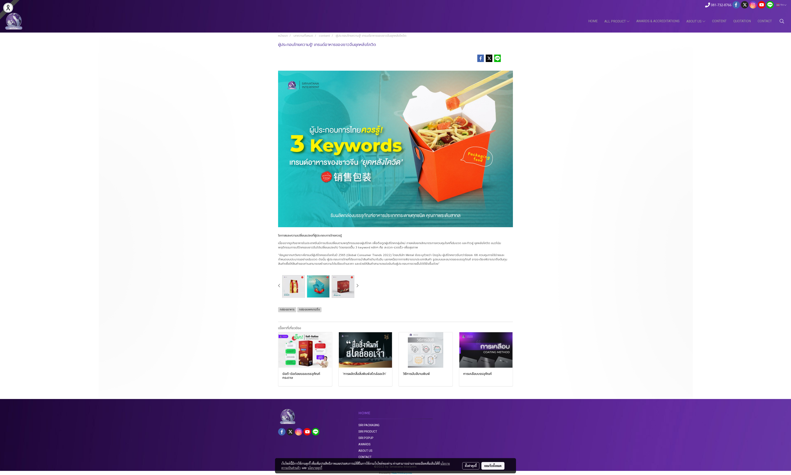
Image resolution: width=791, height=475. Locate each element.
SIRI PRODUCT (367, 431)
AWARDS (364, 444)
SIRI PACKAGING (368, 425)
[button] (781, 21)
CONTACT (765, 21)
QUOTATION (742, 21)
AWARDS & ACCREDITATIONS (658, 21)
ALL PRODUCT (615, 21)
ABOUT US (694, 21)
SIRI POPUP (365, 438)
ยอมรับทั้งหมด (493, 466)
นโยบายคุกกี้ (315, 468)
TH (782, 4)
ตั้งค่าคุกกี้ (471, 466)
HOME (593, 21)
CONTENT (719, 21)
